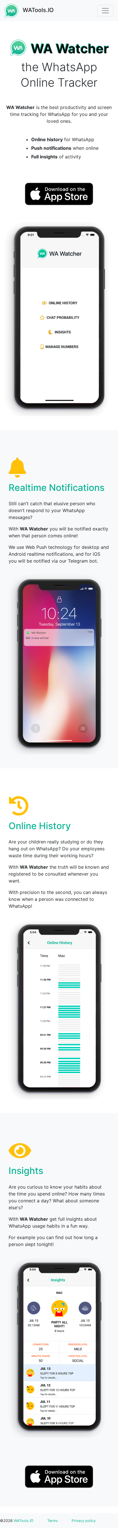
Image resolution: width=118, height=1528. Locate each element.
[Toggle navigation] (105, 10)
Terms (52, 1521)
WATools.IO (37, 10)
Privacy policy (84, 1521)
